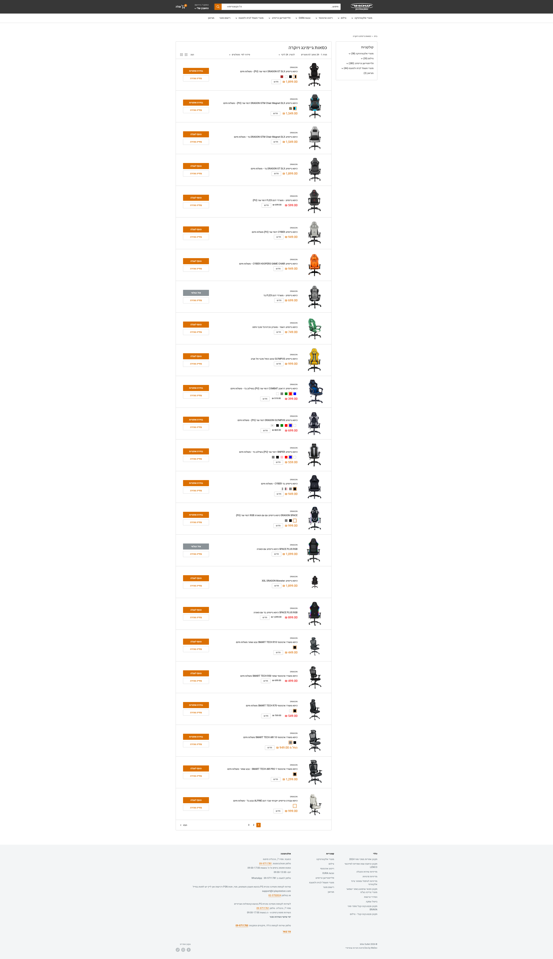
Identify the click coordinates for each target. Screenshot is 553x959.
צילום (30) (368, 58)
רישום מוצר (224, 18)
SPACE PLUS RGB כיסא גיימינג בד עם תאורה (276, 612)
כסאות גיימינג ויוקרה (362, 36)
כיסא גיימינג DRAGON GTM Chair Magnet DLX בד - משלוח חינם (266, 137)
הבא (185, 825)
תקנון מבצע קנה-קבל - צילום (363, 914)
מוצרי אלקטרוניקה (363, 18)
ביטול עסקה (371, 901)
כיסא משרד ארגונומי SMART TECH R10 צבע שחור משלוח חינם (267, 642)
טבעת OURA (304, 18)
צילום (343, 18)
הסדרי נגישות (370, 897)
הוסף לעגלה (196, 134)
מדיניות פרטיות (370, 876)
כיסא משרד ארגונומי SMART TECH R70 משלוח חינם (272, 705)
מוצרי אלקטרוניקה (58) (362, 53)
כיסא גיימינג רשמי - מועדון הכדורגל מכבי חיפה (275, 327)
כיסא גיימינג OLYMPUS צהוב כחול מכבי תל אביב (274, 359)
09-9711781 (265, 863)
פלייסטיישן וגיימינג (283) (361, 63)
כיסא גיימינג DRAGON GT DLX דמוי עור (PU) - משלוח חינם (269, 71)
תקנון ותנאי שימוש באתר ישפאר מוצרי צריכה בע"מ (361, 890)
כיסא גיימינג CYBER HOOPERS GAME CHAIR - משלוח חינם (268, 263)
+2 (272, 425)
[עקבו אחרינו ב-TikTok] (178, 950)
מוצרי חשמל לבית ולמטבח (251, 18)
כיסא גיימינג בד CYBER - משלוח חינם (279, 483)
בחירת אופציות (196, 70)
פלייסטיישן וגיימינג (281, 18)
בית (375, 36)
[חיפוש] (218, 7)
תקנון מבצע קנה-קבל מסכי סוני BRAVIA (362, 908)
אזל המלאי (196, 292)
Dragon (294, 67)
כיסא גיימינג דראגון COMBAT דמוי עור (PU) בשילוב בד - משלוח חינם (264, 388)
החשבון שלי (202, 8)
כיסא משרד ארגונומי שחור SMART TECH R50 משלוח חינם (269, 676)
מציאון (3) (369, 73)
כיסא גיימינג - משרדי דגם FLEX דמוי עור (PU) (275, 200)
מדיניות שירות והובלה (366, 872)
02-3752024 (274, 895)
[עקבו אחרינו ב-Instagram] (183, 950)
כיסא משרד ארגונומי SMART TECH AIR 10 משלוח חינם (270, 737)
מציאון (211, 18)
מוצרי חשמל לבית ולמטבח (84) (358, 68)
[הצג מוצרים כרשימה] (186, 54)
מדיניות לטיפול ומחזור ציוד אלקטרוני (364, 882)
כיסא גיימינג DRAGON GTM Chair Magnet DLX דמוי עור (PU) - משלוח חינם (260, 103)
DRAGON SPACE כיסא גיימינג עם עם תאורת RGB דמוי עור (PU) (267, 515)
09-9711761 (262, 908)
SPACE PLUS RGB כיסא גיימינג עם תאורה (277, 549)
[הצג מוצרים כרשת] (181, 54)
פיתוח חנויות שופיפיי (354, 947)
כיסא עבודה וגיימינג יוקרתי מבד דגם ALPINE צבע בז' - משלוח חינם (265, 800)
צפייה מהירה (196, 78)
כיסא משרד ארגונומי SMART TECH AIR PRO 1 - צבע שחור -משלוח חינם (262, 769)
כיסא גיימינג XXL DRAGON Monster (280, 581)
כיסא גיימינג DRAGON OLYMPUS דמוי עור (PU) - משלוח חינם (268, 420)
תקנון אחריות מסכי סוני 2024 (363, 859)
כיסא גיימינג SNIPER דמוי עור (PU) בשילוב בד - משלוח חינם (268, 452)
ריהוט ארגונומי (326, 18)
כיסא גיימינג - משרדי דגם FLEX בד (280, 295)
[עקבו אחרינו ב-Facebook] (189, 950)
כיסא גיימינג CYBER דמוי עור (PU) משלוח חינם (275, 232)
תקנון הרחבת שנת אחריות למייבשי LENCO (361, 865)
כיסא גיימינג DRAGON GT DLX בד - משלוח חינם (274, 168)
